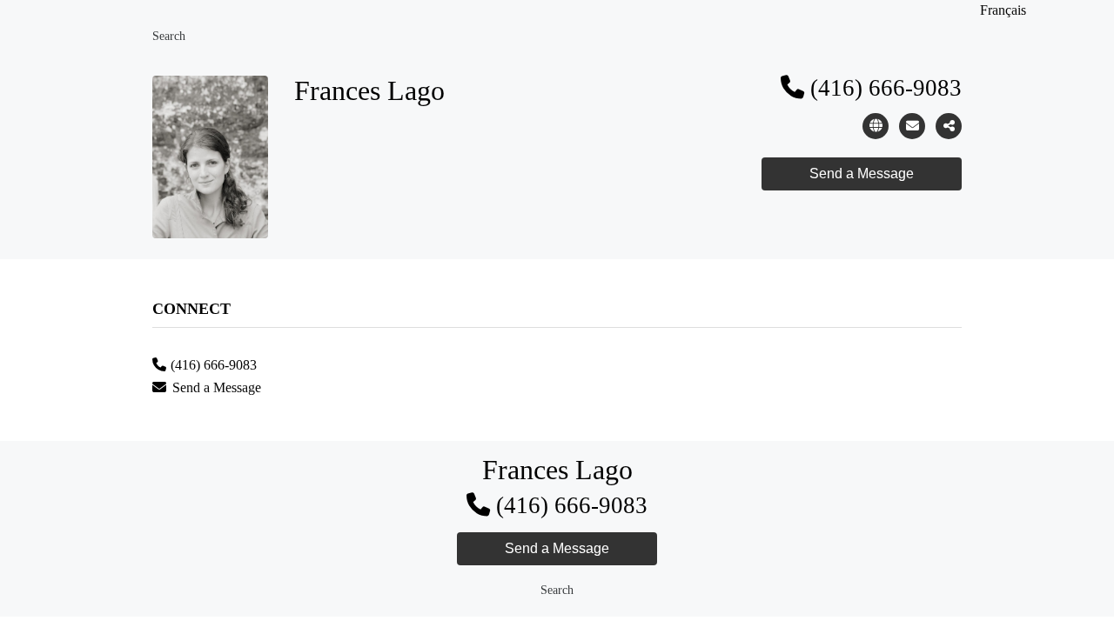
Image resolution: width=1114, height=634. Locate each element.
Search (168, 36)
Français (1003, 10)
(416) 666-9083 (886, 88)
